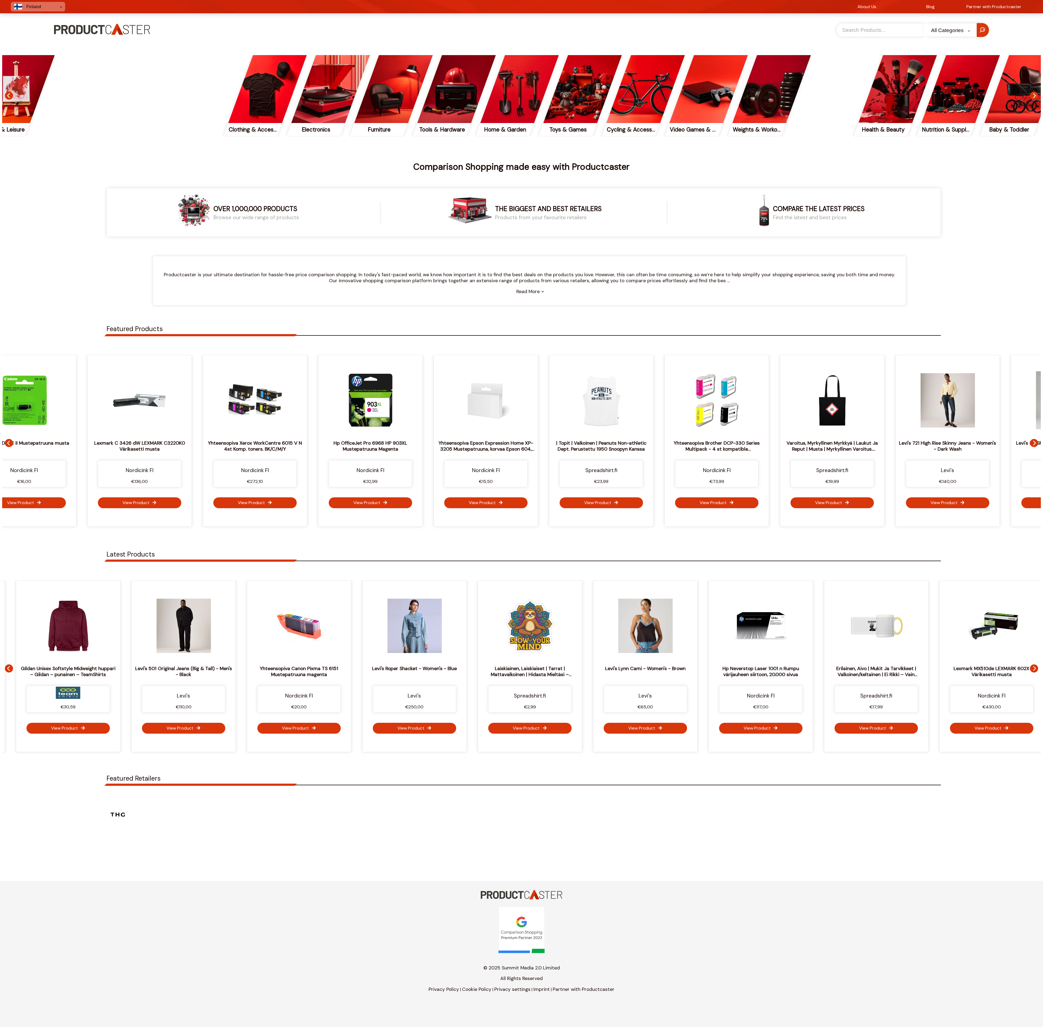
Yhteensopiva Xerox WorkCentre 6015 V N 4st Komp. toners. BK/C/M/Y (98, 446)
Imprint (541, 989)
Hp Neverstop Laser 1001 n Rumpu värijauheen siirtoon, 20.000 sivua (634, 671)
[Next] (1034, 96)
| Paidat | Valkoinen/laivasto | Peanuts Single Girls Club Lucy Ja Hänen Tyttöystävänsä (980, 671)
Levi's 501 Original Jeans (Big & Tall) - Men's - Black (57, 671)
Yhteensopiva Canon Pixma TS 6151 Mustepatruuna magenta (173, 671)
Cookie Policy (476, 989)
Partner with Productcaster (583, 989)
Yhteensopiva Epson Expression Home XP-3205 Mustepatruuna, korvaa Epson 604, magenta (329, 449)
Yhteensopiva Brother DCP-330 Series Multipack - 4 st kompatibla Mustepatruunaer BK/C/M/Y (560, 449)
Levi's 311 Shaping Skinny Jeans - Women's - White (906, 446)
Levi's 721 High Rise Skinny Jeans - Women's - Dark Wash (790, 446)
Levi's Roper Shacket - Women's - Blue (288, 668)
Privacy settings (512, 989)
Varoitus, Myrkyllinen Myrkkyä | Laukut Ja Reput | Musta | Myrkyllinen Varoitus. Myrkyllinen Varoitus (675, 449)
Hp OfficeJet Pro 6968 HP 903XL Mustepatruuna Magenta (213, 446)
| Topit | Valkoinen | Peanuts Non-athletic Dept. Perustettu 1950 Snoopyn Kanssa (444, 446)
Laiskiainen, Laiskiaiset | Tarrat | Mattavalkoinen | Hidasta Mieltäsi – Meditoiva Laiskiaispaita (403, 674)
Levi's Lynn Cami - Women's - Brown (519, 668)
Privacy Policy (444, 989)
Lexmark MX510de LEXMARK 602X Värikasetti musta (865, 671)
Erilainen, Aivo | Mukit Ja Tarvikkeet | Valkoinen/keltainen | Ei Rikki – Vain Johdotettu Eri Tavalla (750, 674)
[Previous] (9, 96)
